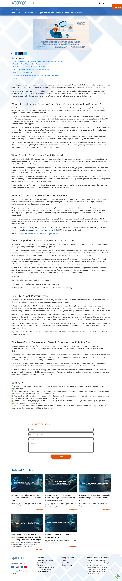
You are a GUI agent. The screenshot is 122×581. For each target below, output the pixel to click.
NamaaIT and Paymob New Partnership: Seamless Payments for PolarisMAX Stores (94, 497)
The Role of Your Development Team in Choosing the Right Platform (36, 75)
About (84, 3)
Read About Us (97, 573)
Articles (76, 3)
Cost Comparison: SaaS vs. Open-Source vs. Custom (31, 70)
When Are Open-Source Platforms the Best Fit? (29, 67)
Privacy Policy (67, 565)
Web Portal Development (45, 567)
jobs (64, 561)
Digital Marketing (42, 571)
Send (61, 457)
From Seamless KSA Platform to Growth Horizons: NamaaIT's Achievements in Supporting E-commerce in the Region (26, 537)
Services (40, 3)
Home (13, 9)
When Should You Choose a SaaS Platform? (27, 64)
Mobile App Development (45, 561)
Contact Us (92, 3)
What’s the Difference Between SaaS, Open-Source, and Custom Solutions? (38, 61)
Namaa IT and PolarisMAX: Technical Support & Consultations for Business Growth (26, 497)
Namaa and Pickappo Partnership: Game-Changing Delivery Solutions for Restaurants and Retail (60, 497)
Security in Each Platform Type (23, 72)
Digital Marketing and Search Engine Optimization (39, 234)
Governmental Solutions (45, 569)
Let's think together (64, 3)
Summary (16, 78)
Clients (50, 3)
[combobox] (30, 434)
